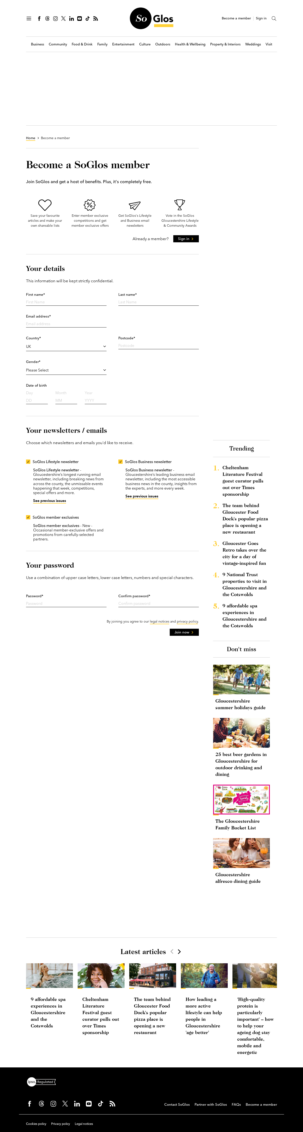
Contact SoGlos (177, 1104)
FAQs (236, 1104)
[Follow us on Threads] (47, 18)
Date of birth (36, 385)
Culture (145, 44)
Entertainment (123, 44)
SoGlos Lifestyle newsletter (56, 461)
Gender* (33, 361)
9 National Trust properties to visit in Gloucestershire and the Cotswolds (245, 584)
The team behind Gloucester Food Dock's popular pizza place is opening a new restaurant (245, 519)
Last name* (127, 294)
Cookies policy (36, 1124)
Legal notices (84, 1124)
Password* (34, 596)
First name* (35, 294)
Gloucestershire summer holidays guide (240, 704)
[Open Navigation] (29, 18)
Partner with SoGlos (211, 1104)
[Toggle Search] (274, 18)
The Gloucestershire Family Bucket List (237, 824)
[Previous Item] (171, 951)
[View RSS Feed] (95, 18)
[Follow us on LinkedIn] (71, 18)
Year (89, 392)
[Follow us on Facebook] (39, 18)
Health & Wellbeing (190, 44)
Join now (181, 632)
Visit (269, 44)
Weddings (253, 44)
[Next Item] (179, 951)
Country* (33, 338)
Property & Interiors (225, 44)
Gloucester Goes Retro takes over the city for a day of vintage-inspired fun (244, 553)
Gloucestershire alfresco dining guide (238, 878)
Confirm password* (134, 596)
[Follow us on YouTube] (79, 18)
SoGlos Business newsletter (148, 461)
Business (37, 44)
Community (58, 44)
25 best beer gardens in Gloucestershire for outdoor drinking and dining (241, 764)
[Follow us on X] (63, 18)
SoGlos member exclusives (56, 517)
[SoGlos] (151, 18)
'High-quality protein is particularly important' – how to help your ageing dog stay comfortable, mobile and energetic (255, 1025)
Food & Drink (82, 44)
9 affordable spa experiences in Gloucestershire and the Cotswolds (245, 615)
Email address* (38, 316)
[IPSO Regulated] (43, 1081)
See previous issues (49, 500)
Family (102, 44)
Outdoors (162, 44)
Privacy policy (60, 1124)
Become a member (236, 18)
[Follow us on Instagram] (55, 18)
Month (61, 392)
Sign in (261, 18)
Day (29, 392)
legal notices (159, 621)
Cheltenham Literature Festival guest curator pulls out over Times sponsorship (243, 481)
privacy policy (187, 621)
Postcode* (126, 338)
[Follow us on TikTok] (87, 18)
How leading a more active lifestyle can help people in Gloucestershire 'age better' (204, 1015)
